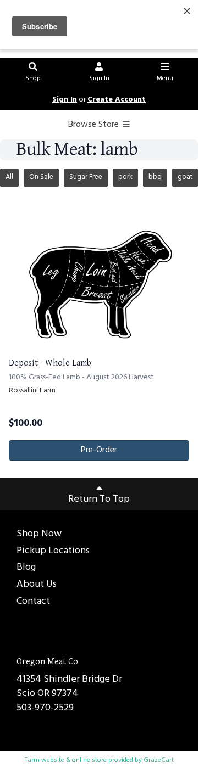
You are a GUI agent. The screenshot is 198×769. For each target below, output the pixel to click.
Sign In (99, 78)
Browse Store (94, 124)
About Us (36, 584)
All (9, 177)
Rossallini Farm (32, 390)
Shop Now (39, 534)
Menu (165, 78)
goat (185, 177)
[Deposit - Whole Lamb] (99, 280)
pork (125, 177)
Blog (26, 567)
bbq (155, 177)
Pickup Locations (53, 551)
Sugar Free (85, 177)
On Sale (41, 177)
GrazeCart (159, 760)
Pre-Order (99, 450)
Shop (33, 78)
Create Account (116, 99)
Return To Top (99, 499)
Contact (33, 601)
